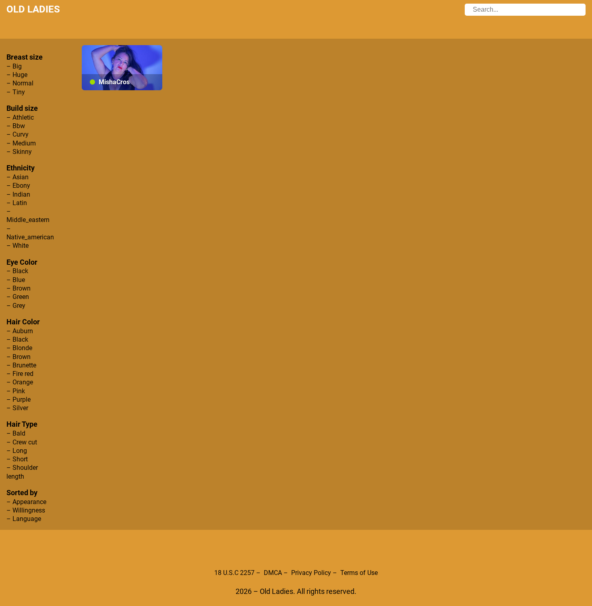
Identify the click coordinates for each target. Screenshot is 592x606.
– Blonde (19, 348)
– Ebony (18, 185)
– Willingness (25, 510)
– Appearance (26, 502)
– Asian (17, 177)
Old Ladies (33, 9)
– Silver (17, 408)
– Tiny (15, 92)
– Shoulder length (22, 472)
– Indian (18, 194)
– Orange (19, 382)
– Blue (15, 280)
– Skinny (19, 152)
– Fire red (19, 374)
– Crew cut (21, 442)
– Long (16, 450)
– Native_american (30, 233)
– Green (17, 297)
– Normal (19, 83)
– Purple (18, 399)
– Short (17, 459)
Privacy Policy (311, 573)
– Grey (15, 305)
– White (17, 245)
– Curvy (17, 134)
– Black (17, 271)
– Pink (15, 391)
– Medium (21, 143)
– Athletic (20, 117)
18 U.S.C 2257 (234, 573)
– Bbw (15, 126)
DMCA (273, 573)
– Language (23, 519)
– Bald (15, 433)
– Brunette (21, 365)
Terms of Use (359, 573)
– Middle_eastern (28, 216)
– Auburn (19, 331)
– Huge (16, 75)
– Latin (16, 203)
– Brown (18, 288)
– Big (14, 66)
